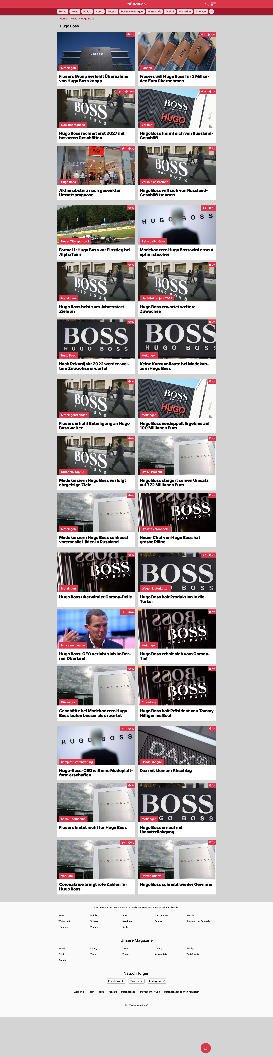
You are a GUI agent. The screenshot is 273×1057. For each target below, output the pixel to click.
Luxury (158, 948)
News (73, 18)
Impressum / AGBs (150, 991)
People (190, 915)
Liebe (125, 948)
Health (62, 948)
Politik (93, 915)
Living (93, 948)
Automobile (160, 954)
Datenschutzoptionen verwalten (181, 991)
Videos (94, 921)
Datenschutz (128, 991)
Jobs (101, 991)
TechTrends (192, 954)
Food (61, 954)
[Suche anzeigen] (207, 4)
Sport (125, 915)
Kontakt (113, 991)
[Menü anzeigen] (213, 4)
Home (63, 18)
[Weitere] (211, 11)
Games (158, 921)
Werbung (79, 991)
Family (190, 948)
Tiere (93, 954)
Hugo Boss (87, 18)
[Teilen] (206, 1048)
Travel (125, 954)
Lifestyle (63, 927)
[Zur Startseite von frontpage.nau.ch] (136, 3)
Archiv (126, 927)
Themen (94, 927)
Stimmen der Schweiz (198, 921)
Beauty (62, 960)
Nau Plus (127, 921)
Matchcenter (161, 915)
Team (91, 991)
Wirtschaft (64, 921)
